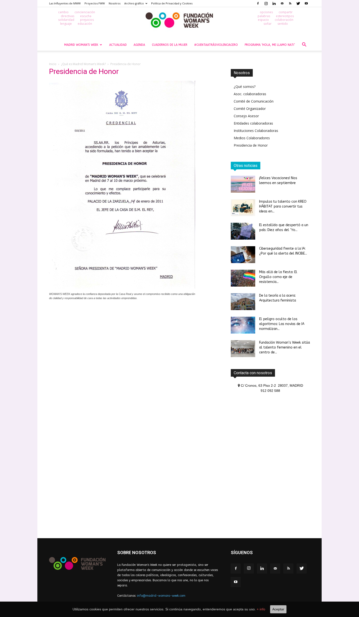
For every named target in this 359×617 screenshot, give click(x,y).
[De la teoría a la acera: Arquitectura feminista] (243, 301)
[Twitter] (298, 3)
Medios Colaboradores (252, 138)
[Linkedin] (274, 3)
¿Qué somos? (244, 86)
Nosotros (114, 3)
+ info (261, 609)
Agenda (139, 45)
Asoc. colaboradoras (250, 94)
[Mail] (282, 3)
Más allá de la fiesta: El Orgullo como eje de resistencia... (278, 277)
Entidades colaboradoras (253, 123)
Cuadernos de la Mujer (169, 45)
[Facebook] (258, 3)
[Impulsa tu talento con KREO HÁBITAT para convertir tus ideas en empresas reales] (243, 207)
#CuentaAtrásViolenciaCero (216, 45)
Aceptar (278, 609)
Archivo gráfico (134, 3)
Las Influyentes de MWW (65, 3)
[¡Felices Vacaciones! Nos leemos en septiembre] (243, 184)
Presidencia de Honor (251, 145)
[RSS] (290, 3)
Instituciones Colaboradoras (256, 130)
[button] (304, 45)
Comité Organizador (250, 108)
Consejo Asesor (246, 116)
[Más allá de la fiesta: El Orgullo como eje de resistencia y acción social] (243, 278)
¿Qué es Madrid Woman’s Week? (83, 64)
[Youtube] (306, 3)
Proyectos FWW (94, 3)
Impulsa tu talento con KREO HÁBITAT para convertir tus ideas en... (282, 206)
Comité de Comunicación (254, 101)
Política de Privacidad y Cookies (171, 3)
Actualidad (118, 45)
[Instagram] (266, 3)
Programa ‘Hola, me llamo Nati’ (270, 45)
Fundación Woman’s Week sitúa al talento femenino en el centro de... (284, 347)
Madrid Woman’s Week (81, 45)
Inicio (52, 64)
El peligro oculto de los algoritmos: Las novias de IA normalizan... (281, 324)
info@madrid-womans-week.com (161, 595)
